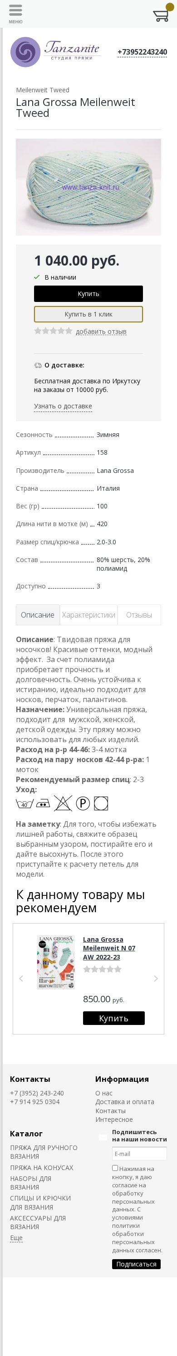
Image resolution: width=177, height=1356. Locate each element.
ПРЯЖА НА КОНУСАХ (41, 1167)
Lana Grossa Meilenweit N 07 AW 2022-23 (109, 948)
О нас (104, 1093)
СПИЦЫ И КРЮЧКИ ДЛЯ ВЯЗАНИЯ (40, 1202)
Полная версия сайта (37, 1287)
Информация (122, 1079)
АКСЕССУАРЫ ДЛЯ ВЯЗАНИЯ (38, 1222)
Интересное (114, 1119)
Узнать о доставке (63, 406)
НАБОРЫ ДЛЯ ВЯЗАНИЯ (30, 1182)
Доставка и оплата (124, 1101)
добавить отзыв (101, 331)
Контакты (30, 1079)
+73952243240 (142, 52)
